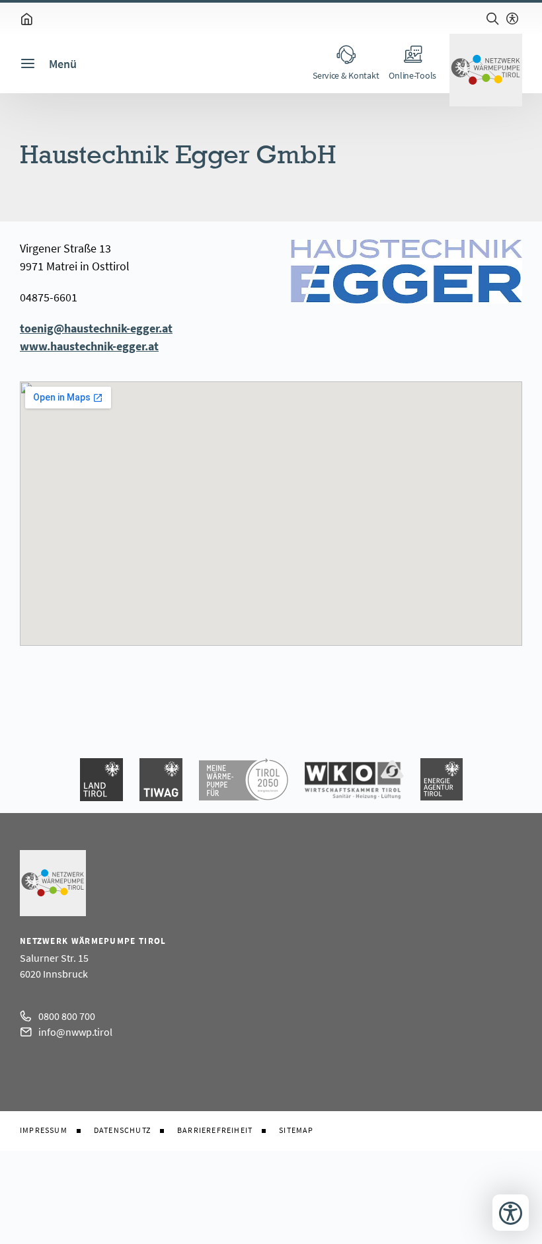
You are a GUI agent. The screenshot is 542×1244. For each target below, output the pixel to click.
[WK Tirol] (354, 779)
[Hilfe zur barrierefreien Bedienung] (512, 18)
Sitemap (296, 1130)
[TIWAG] (160, 779)
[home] (26, 18)
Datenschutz (122, 1130)
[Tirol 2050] (243, 779)
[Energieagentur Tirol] (441, 779)
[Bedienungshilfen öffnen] (510, 1212)
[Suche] (492, 18)
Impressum (43, 1130)
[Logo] (485, 70)
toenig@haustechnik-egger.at (96, 328)
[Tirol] (101, 779)
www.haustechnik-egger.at (89, 346)
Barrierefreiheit (214, 1130)
